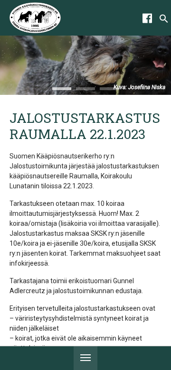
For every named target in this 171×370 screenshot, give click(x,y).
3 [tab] (109, 88)
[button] (164, 21)
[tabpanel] (85, 65)
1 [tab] (61, 88)
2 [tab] (85, 88)
